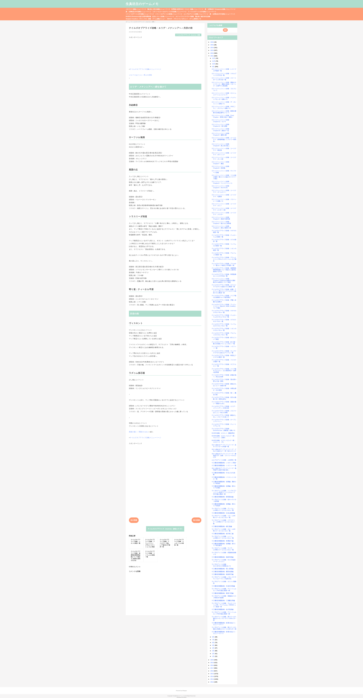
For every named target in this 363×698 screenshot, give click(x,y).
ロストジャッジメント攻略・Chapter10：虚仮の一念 (221, 129)
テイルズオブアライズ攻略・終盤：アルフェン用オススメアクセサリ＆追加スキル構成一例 (224, 291)
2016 (212, 671)
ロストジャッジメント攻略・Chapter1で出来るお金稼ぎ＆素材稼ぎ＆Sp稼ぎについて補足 (223, 280)
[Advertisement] (165, 51)
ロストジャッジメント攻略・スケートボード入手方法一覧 (224, 78)
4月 (213, 648)
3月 (213, 651)
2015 (212, 673)
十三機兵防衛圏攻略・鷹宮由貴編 (222, 571)
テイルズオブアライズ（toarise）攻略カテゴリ (165, 529)
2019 (212, 662)
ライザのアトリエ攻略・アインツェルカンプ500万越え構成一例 (224, 589)
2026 (212, 42)
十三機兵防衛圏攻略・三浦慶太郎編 (223, 600)
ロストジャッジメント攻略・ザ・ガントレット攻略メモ (224, 102)
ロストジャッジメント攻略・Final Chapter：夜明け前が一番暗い (223, 116)
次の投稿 (134, 520)
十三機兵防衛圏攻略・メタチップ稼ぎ (224, 463)
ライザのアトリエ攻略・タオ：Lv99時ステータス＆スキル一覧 (223, 530)
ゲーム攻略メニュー (159, 19)
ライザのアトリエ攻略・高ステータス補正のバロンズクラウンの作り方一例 (224, 618)
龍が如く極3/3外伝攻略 (202, 16)
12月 (214, 58)
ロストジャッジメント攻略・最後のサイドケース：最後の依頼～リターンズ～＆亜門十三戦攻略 (224, 84)
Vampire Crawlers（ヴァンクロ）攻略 (138, 19)
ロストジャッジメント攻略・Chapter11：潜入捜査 (221, 125)
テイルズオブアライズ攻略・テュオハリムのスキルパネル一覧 (224, 316)
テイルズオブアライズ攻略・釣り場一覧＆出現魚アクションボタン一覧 (224, 342)
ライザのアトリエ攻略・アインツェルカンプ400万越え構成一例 (224, 613)
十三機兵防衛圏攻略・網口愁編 (222, 526)
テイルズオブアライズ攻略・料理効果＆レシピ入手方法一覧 (224, 275)
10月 (214, 64)
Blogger (185, 690)
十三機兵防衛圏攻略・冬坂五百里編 (223, 586)
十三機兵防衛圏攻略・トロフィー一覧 (224, 465)
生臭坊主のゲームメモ (142, 4)
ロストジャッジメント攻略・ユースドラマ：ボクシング (224, 153)
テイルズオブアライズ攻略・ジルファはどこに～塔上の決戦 (224, 411)
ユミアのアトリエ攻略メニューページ (196, 14)
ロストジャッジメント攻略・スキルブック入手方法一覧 (224, 74)
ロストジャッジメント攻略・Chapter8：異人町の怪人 (221, 144)
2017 (212, 668)
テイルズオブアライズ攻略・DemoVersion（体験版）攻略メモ (223, 429)
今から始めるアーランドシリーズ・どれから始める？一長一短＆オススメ (224, 450)
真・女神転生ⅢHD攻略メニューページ (138, 11)
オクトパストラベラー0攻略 (185, 16)
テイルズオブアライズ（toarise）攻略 (188, 35)
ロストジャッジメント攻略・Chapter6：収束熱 (221, 167)
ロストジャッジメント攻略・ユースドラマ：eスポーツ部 (224, 209)
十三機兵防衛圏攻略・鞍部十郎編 (222, 593)
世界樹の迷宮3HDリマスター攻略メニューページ (187, 9)
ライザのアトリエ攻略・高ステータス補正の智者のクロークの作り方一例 (224, 628)
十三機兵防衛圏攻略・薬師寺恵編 (222, 557)
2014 (212, 676)
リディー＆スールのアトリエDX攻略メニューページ (169, 11)
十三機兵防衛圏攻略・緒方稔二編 (222, 533)
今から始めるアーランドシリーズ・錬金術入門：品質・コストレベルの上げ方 (224, 455)
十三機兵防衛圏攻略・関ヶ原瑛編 (222, 568)
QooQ (184, 697)
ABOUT (169, 19)
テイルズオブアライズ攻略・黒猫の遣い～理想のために (224, 402)
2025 (212, 45)
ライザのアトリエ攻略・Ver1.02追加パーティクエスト (224, 560)
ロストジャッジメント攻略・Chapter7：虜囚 (221, 162)
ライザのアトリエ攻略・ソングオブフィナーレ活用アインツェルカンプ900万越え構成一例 (224, 492)
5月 (213, 645)
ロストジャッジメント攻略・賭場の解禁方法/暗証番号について (224, 111)
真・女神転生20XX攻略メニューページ (222, 14)
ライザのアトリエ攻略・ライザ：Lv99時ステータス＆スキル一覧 (223, 549)
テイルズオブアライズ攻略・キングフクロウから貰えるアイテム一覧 (224, 351)
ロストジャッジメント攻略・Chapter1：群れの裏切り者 (221, 227)
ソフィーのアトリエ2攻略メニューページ (168, 14)
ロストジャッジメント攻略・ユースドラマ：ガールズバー (224, 191)
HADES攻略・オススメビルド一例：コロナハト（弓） (224, 441)
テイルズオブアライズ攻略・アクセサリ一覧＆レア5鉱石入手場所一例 (224, 264)
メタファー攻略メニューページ (136, 9)
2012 (212, 682)
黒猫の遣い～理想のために (139, 432)
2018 (212, 665)
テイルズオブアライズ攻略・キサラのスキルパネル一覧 (224, 311)
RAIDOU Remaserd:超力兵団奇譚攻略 (138, 16)
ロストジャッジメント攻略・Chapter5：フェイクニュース (222, 182)
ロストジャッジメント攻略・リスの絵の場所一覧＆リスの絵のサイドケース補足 (224, 176)
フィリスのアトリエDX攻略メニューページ (202, 11)
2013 (212, 679)
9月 (213, 66)
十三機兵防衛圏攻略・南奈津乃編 (222, 574)
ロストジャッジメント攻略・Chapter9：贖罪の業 (221, 134)
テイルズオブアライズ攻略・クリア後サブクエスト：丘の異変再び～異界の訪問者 (224, 370)
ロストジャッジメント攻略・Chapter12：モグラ (221, 120)
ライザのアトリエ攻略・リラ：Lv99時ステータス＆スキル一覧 (223, 516)
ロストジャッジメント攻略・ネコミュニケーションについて (224, 94)
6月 (213, 642)
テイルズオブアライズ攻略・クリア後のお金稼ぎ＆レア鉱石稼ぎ (224, 296)
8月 (213, 637)
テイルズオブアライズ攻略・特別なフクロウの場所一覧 (224, 356)
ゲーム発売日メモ (195, 19)
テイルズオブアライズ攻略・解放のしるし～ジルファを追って (224, 416)
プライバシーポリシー (181, 19)
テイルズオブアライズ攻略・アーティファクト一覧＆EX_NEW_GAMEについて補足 (224, 306)
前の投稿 (196, 520)
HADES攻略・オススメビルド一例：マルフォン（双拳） (224, 436)
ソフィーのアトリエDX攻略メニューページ (140, 14)
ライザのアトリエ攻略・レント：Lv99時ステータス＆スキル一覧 (223, 537)
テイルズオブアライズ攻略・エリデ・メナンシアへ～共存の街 (224, 407)
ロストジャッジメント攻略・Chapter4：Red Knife (221, 186)
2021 (212, 56)
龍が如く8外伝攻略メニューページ (158, 9)
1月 (213, 656)
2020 (212, 660)
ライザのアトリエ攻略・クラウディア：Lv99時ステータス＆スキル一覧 (223, 521)
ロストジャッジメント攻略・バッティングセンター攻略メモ (224, 98)
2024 (212, 47)
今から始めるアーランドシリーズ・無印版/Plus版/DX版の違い (224, 469)
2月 (213, 653)
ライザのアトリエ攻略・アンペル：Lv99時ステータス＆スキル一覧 (223, 509)
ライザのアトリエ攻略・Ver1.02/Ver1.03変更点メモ (221, 565)
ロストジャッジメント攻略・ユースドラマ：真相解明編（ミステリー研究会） (224, 139)
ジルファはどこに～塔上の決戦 (140, 75)
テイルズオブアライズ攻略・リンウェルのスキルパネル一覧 (224, 325)
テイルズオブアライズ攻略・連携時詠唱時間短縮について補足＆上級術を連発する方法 (224, 269)
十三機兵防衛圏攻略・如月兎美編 (222, 609)
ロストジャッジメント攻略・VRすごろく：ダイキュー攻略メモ (223, 107)
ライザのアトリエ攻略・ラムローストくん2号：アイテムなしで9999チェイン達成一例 (224, 604)
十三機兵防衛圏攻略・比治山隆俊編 (223, 513)
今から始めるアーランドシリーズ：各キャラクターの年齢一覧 (224, 445)
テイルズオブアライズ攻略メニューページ (145, 69)
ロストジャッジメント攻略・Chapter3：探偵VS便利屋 (221, 218)
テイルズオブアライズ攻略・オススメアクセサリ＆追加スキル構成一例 (224, 285)
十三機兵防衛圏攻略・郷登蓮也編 (222, 497)
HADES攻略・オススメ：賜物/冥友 (223, 433)
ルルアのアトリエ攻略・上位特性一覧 (224, 460)
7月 (213, 639)
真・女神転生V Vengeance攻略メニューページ (220, 9)
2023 (212, 50)
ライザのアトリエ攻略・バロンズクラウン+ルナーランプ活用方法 (224, 578)
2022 (212, 53)
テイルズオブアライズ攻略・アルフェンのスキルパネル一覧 (224, 334)
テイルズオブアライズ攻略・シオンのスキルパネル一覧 (224, 329)
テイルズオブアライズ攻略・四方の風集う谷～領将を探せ (224, 398)
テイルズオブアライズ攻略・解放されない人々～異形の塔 (224, 384)
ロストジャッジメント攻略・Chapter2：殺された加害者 (221, 222)
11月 (214, 61)
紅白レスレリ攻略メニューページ (163, 16)
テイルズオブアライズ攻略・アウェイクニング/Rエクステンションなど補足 (224, 259)
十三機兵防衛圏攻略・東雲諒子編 (222, 541)
